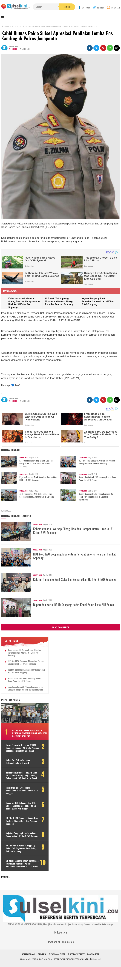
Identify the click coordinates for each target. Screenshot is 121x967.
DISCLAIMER (93, 954)
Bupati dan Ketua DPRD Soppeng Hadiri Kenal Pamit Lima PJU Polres (97, 478)
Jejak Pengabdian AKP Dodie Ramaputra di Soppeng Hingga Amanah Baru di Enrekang (36, 495)
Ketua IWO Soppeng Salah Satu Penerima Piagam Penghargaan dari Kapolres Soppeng (29, 733)
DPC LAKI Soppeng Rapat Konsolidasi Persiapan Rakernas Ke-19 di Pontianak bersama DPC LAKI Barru (22, 863)
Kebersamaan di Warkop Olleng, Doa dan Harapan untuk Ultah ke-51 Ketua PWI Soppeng (35, 463)
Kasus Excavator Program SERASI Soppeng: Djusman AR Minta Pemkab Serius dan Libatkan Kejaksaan (22, 748)
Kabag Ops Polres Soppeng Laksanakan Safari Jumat (18, 761)
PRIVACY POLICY (76, 954)
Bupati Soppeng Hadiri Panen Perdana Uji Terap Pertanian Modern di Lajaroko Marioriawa (96, 496)
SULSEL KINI (13, 49)
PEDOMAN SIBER (57, 954)
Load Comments (60, 627)
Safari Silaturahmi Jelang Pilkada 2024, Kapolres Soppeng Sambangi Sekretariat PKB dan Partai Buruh (21, 775)
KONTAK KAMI (28, 954)
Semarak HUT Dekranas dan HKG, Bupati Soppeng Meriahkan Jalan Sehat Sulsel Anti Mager (21, 805)
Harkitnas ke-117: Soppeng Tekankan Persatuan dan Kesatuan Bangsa (22, 790)
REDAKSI (42, 954)
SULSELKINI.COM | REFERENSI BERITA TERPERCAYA (60, 959)
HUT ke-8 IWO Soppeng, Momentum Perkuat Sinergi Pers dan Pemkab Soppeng (59, 301)
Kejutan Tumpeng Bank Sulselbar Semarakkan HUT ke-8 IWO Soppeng (98, 301)
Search (67, 6)
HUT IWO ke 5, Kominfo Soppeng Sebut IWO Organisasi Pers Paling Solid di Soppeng (21, 848)
